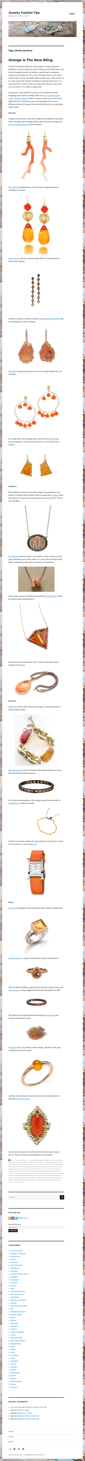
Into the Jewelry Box (18, 1306)
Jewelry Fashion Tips (24, 12)
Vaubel (11, 707)
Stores (13, 1370)
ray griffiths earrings (33, 1177)
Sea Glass (14, 1355)
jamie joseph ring (37, 1169)
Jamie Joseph (50, 1015)
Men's (13, 1317)
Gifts (12, 1288)
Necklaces (11, 1162)
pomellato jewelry (20, 1177)
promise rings (16, 1407)
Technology (15, 1373)
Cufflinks (14, 1277)
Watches (41, 1162)
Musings (14, 1323)
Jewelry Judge (16, 1315)
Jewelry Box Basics (18, 1312)
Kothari (53, 439)
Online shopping (21, 1162)
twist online (32, 1180)
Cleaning (14, 1271)
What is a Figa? (23, 1410)
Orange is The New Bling (30, 60)
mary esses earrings (44, 1173)
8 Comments (19, 1182)
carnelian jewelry (45, 1164)
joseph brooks (18, 1171)
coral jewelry (42, 1167)
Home (11, 1431)
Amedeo (55, 495)
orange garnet (37, 1175)
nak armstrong (13, 1175)
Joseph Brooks (14, 803)
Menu (72, 14)
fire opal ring (51, 1167)
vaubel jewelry (41, 1180)
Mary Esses (13, 371)
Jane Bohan (13, 908)
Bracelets (32, 1160)
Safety (13, 1349)
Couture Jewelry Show (19, 1274)
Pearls (12, 1335)
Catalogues (40, 1160)
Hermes (33, 844)
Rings (30, 1162)
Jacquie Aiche (51, 596)
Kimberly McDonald (51, 319)
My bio (11, 1437)
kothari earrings (54, 1171)
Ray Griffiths (13, 187)
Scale (12, 1352)
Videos (13, 1384)
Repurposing (15, 1344)
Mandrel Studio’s (15, 958)
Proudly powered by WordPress (34, 1455)
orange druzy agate (25, 1175)
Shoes (12, 1358)
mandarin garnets (14, 1173)
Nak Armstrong (14, 770)
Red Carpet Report (17, 1341)
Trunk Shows (15, 1381)
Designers (47, 1160)
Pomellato (12, 1047)
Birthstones (15, 1256)
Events (13, 1286)
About (11, 1442)
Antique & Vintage (18, 1254)
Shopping (14, 1361)
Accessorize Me (16, 1251)
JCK (11, 1309)
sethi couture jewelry (48, 1177)
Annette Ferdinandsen (17, 124)
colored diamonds (32, 1167)
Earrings (55, 1160)
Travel (13, 1376)
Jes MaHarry (13, 556)
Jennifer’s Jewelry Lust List (36, 1407)
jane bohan (47, 1169)
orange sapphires (49, 1175)
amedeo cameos (51, 1162)
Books (13, 1259)
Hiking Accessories (18, 1300)
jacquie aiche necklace (22, 1169)
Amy (12, 1160)
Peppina (21, 665)
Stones (35, 1162)
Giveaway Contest (17, 1291)
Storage (13, 1367)
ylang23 (49, 1180)
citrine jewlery (20, 1167)
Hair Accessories (17, 1294)
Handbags (14, 1297)
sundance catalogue (20, 1180)
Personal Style (16, 1338)
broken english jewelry (31, 1164)
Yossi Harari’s (14, 990)
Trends (13, 1378)
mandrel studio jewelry (29, 1173)
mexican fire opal (57, 1173)
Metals (60, 1160)
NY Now (13, 1329)
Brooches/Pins (16, 1265)
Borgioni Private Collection (28, 1416)
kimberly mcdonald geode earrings (36, 1171)
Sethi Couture (14, 258)
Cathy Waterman (23, 1099)
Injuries (13, 1303)
